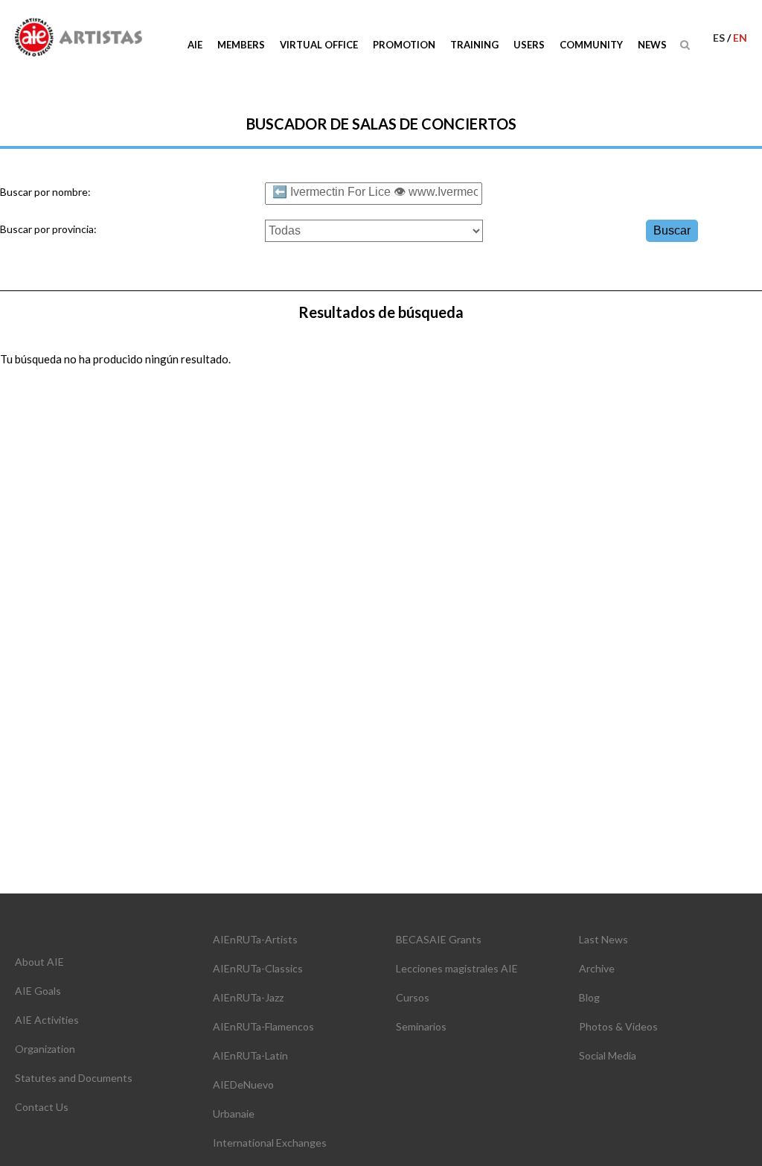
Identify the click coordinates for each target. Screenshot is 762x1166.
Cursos (412, 997)
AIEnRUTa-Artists (255, 939)
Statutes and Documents (73, 1077)
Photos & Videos (618, 1026)
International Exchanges (270, 1142)
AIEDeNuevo (243, 1084)
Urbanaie (233, 1113)
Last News (603, 939)
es (720, 37)
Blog (589, 997)
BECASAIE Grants (438, 939)
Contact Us (41, 1106)
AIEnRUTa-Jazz (248, 997)
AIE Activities (47, 1019)
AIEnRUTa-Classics (258, 968)
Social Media (607, 1055)
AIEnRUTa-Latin (250, 1055)
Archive (597, 968)
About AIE (39, 961)
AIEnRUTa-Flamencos (263, 1026)
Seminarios (421, 1026)
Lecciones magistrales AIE (457, 968)
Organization (45, 1048)
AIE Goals (38, 990)
